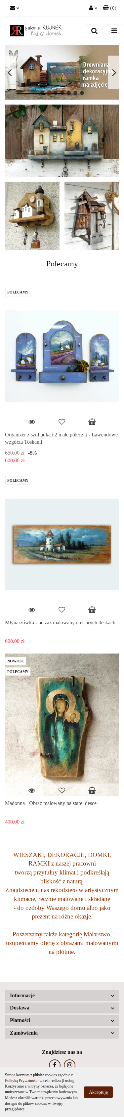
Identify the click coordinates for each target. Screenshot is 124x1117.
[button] (109, 8)
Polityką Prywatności (21, 1080)
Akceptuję (98, 1092)
